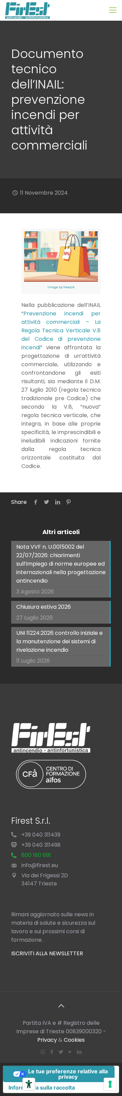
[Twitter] (61, 1051)
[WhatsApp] (42, 1051)
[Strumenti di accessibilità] (28, 1084)
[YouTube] (70, 1051)
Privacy (47, 1040)
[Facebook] (52, 1051)
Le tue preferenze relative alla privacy (68, 1074)
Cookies (74, 1040)
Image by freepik (61, 287)
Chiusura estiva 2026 (43, 607)
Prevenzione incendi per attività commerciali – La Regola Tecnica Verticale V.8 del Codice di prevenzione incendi (61, 330)
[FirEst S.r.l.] (27, 10)
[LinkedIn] (79, 1051)
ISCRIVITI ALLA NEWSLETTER (47, 953)
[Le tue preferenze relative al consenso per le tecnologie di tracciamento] (110, 1084)
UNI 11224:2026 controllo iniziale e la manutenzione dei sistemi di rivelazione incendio (59, 641)
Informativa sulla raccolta (41, 1087)
